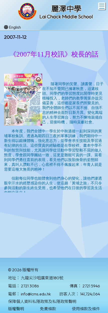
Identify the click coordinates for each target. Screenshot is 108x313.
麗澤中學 (66, 9)
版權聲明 (16, 308)
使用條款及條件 (86, 308)
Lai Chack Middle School (66, 16)
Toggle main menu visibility (101, 6)
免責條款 (48, 308)
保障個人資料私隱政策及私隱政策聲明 (42, 301)
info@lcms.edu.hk (36, 293)
